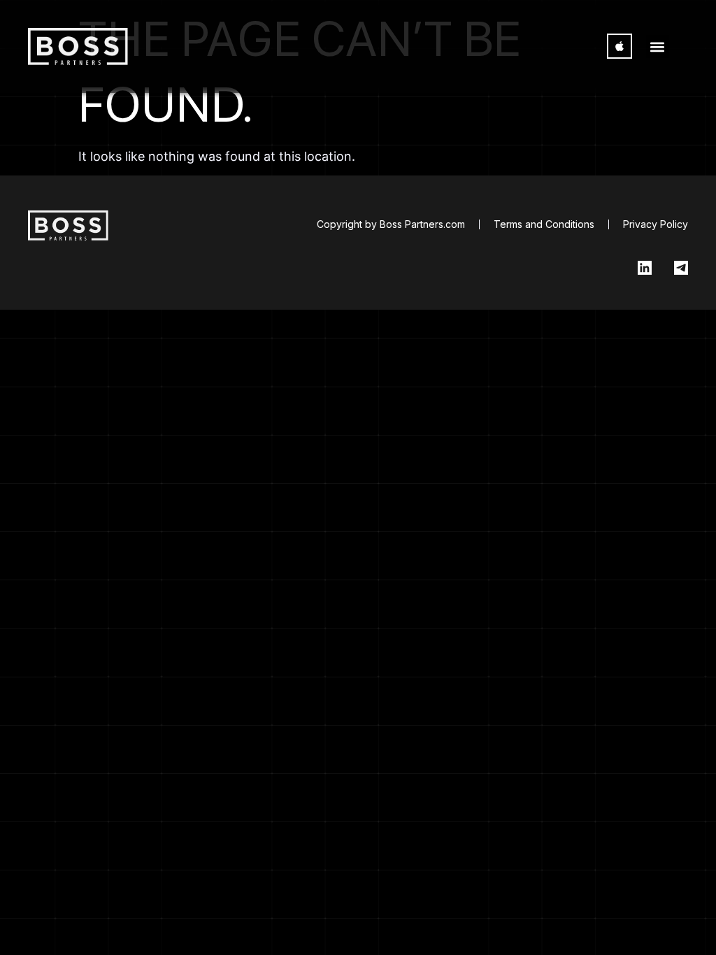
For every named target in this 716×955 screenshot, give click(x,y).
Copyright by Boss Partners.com (391, 224)
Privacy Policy (655, 224)
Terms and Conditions (544, 224)
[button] (657, 46)
